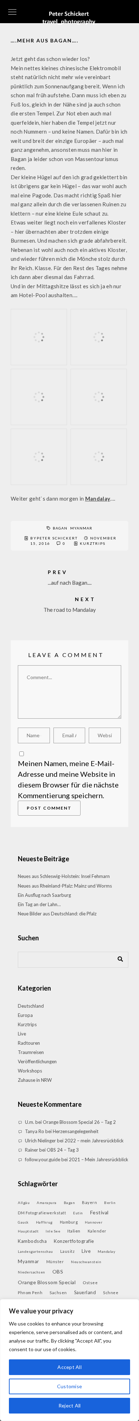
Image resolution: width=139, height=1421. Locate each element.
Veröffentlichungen (37, 1061)
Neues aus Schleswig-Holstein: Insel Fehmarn (64, 876)
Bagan (60, 528)
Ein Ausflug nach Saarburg (44, 895)
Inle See (53, 1231)
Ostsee (90, 1282)
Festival (99, 1212)
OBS (57, 1271)
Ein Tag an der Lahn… (39, 904)
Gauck (23, 1222)
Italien (74, 1231)
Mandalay (97, 498)
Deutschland (31, 1006)
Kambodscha (32, 1241)
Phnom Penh (30, 1292)
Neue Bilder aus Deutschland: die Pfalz (57, 913)
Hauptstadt (28, 1231)
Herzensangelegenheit (75, 1131)
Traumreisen (31, 1052)
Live (22, 1034)
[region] (69, 1360)
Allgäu (24, 1202)
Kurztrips (92, 543)
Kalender (97, 1231)
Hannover (93, 1222)
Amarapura (47, 1202)
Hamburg (69, 1222)
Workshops (30, 1071)
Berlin (109, 1202)
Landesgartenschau (35, 1251)
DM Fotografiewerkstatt (42, 1212)
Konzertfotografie (74, 1241)
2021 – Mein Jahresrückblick (98, 1159)
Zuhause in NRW (35, 1080)
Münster (55, 1261)
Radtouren (29, 1043)
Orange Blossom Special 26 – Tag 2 (79, 1122)
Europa (25, 1015)
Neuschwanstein (86, 1262)
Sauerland (85, 1292)
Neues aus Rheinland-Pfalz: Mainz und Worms (65, 886)
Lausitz (67, 1251)
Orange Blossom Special (47, 1282)
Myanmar (81, 528)
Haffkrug (44, 1222)
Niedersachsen (31, 1272)
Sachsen (58, 1292)
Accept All (69, 1367)
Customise (69, 1386)
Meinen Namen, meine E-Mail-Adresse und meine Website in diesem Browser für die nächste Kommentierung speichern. (68, 779)
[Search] (117, 957)
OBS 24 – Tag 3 (63, 1150)
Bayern (89, 1202)
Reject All (69, 1405)
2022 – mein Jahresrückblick (94, 1140)
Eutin (78, 1213)
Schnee (110, 1292)
